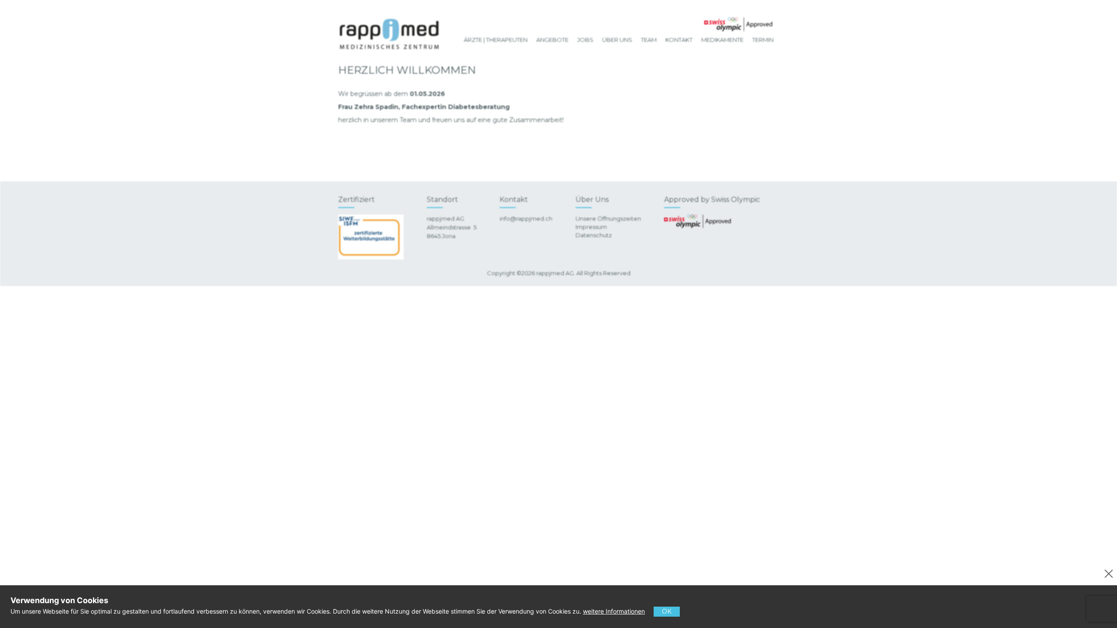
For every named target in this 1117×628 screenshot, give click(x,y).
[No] (1107, 572)
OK (667, 611)
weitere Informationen (614, 611)
